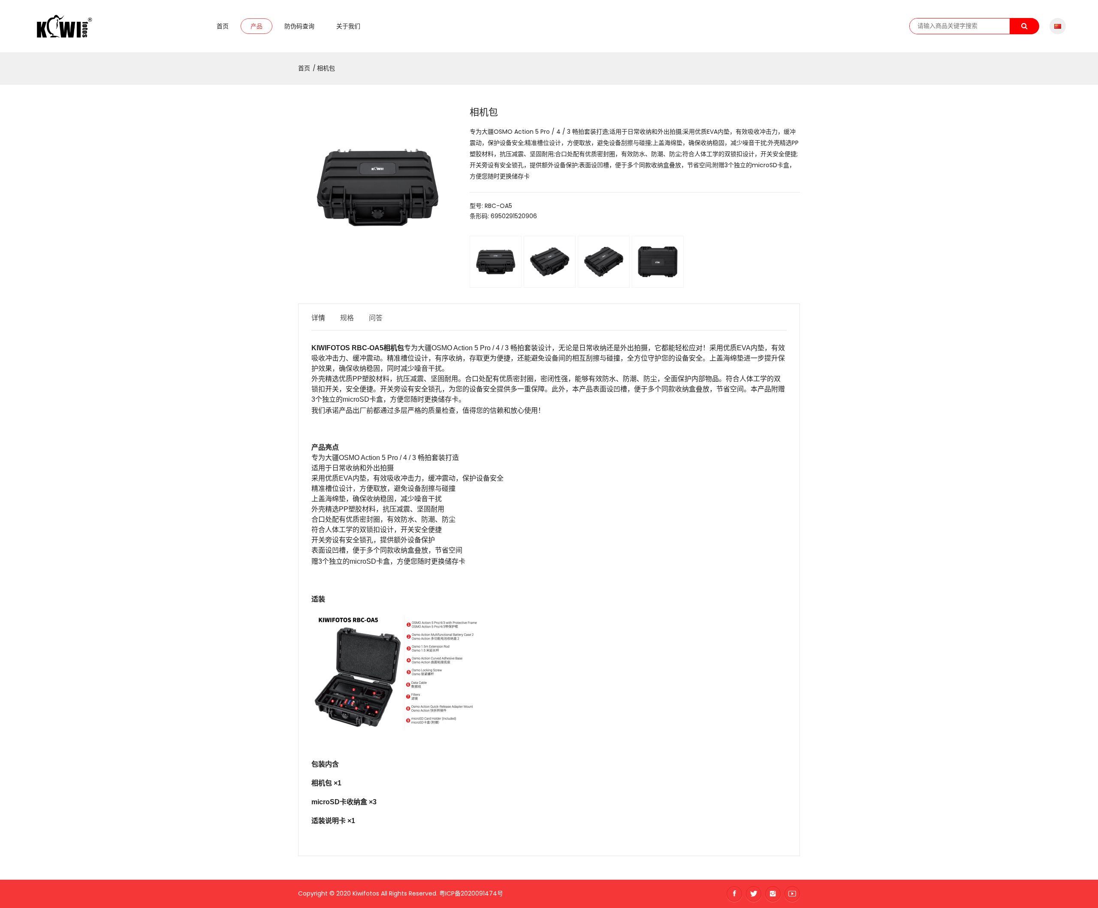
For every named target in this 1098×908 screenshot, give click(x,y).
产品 (256, 26)
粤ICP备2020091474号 (471, 893)
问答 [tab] (376, 318)
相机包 (326, 68)
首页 (223, 26)
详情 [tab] (318, 318)
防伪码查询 (299, 26)
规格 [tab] (347, 318)
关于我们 (348, 26)
